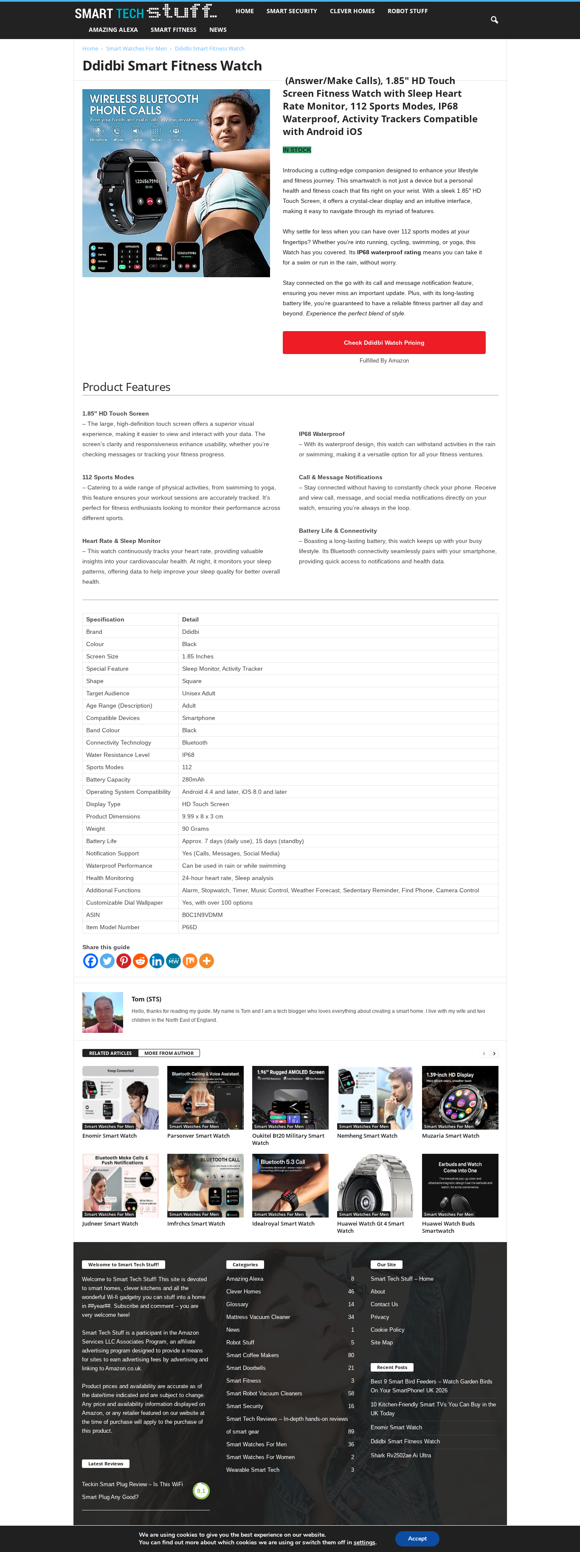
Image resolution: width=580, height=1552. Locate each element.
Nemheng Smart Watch (367, 1135)
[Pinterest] (123, 960)
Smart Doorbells (246, 1368)
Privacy (380, 1317)
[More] (206, 960)
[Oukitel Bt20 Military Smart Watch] (290, 1098)
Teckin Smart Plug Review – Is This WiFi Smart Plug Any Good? (132, 1490)
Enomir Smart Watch (109, 1135)
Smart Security (292, 11)
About (378, 1291)
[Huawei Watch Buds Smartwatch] (460, 1185)
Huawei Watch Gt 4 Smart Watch (370, 1227)
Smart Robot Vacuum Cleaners (264, 1393)
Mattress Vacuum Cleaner (258, 1317)
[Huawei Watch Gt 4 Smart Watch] (375, 1185)
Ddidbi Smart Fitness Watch (405, 1441)
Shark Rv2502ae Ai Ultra (401, 1455)
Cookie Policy (388, 1330)
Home (245, 11)
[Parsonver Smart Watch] (205, 1098)
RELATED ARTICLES (110, 1053)
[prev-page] (484, 1053)
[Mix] (190, 960)
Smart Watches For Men (136, 48)
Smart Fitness (174, 29)
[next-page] (494, 1053)
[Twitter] (107, 960)
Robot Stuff (408, 11)
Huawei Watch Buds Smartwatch (448, 1227)
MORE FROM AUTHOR (169, 1053)
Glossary (237, 1304)
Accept (417, 1539)
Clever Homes (352, 11)
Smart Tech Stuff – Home (402, 1279)
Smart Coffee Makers (252, 1355)
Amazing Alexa (113, 29)
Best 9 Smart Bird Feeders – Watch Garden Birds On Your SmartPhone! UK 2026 (432, 1386)
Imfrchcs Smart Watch (196, 1223)
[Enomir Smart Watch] (120, 1098)
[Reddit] (140, 960)
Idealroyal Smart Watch (283, 1223)
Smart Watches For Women (260, 1457)
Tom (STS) (146, 999)
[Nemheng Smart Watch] (375, 1098)
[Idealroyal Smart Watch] (290, 1185)
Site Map (382, 1342)
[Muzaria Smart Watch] (460, 1098)
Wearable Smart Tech (252, 1470)
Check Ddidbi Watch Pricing (384, 342)
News (218, 29)
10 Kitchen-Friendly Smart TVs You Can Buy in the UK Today (433, 1409)
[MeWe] (173, 960)
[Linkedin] (156, 960)
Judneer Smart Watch (110, 1223)
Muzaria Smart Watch (450, 1135)
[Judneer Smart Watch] (120, 1185)
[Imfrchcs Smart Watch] (205, 1185)
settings (364, 1542)
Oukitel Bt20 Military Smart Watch (288, 1139)
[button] (494, 20)
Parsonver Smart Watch (198, 1135)
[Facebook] (90, 960)
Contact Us (384, 1304)
